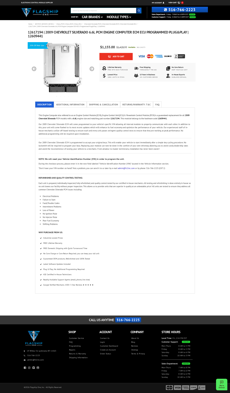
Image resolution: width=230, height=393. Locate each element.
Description (44, 104)
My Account (157, 3)
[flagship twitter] (33, 368)
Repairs (72, 350)
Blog (133, 342)
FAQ (157, 104)
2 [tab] (60, 96)
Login (102, 342)
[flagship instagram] (29, 368)
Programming (75, 346)
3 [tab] (64, 96)
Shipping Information (78, 357)
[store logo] (39, 12)
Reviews (134, 346)
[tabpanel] (62, 67)
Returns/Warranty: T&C (136, 104)
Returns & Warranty (77, 353)
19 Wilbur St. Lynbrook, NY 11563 (41, 351)
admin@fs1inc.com (126, 168)
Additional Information (70, 104)
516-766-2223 (182, 9)
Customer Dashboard (109, 346)
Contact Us (104, 338)
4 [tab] (68, 96)
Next (91, 67)
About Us (135, 338)
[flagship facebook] (25, 368)
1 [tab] (56, 96)
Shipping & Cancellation (103, 104)
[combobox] (106, 10)
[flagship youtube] (38, 368)
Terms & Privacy (138, 353)
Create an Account (108, 350)
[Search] (138, 10)
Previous (33, 67)
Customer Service (76, 338)
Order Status (105, 353)
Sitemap (134, 350)
